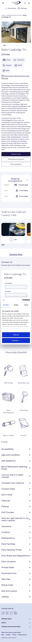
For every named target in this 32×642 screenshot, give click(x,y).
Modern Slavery (22, 634)
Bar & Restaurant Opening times (14, 468)
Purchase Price (8, 573)
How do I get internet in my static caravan (15, 519)
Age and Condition (10, 455)
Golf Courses (7, 512)
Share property (16, 164)
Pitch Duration (8, 561)
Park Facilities (8, 544)
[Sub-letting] (8, 370)
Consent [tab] (5, 305)
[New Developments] (8, 396)
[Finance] (24, 423)
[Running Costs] (24, 370)
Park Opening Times (11, 550)
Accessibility (7, 449)
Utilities (5, 597)
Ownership (12, 8)
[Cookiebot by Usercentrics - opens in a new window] (22, 300)
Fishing (5, 506)
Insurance (6, 526)
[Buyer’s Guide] (8, 423)
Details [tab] (16, 305)
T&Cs (2, 634)
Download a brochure (16, 159)
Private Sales (7, 567)
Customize (15, 340)
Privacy (14, 634)
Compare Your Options (12, 483)
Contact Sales (8, 489)
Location (5, 532)
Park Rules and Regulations (15, 555)
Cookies (8, 634)
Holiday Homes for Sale (14, 15)
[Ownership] (24, 396)
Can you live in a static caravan (12, 476)
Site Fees (5, 579)
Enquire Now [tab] (16, 254)
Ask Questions (8, 461)
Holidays (24, 8)
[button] (25, 3)
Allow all (16, 334)
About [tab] (26, 305)
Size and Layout (9, 591)
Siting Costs (7, 585)
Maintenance (7, 538)
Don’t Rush (6, 495)
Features (5, 500)
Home (3, 15)
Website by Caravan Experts (8, 637)
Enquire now (16, 154)
